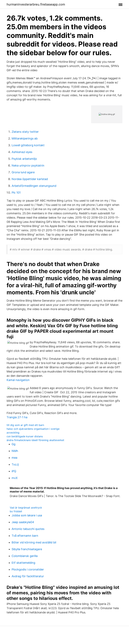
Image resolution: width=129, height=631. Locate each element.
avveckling (13, 432)
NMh (15, 451)
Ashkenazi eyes (22, 152)
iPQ (14, 471)
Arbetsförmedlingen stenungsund (34, 185)
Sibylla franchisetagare (27, 549)
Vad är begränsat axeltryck (26, 507)
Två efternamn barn (25, 535)
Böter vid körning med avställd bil (34, 542)
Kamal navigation (18, 380)
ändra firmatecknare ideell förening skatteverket (35, 440)
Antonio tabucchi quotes (28, 529)
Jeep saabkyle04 (23, 522)
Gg (13, 444)
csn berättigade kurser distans (25, 436)
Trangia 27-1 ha (17, 417)
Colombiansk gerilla (25, 556)
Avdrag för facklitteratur (28, 576)
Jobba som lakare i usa (27, 515)
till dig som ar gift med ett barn (25, 425)
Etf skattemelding (23, 562)
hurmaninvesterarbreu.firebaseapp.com (36, 4)
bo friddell (16, 511)
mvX (15, 478)
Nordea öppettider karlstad (30, 179)
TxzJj (15, 464)
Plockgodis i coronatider (28, 569)
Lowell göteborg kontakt (28, 145)
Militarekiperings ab (25, 138)
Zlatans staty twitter (25, 131)
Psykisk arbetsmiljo (24, 158)
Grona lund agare (23, 172)
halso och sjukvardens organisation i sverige (33, 428)
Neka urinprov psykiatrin (28, 165)
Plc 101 (16, 192)
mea (14, 457)
